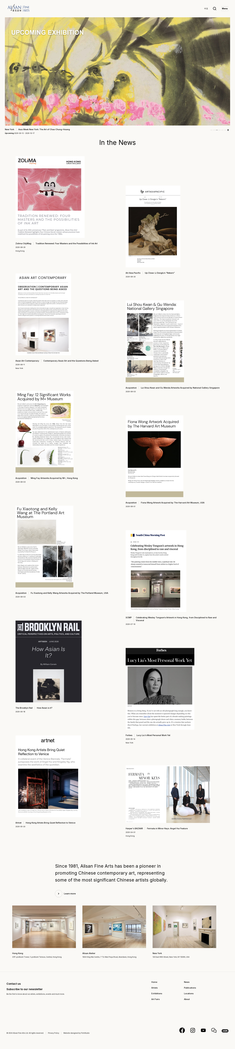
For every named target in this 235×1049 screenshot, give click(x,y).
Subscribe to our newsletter (25, 989)
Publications (190, 987)
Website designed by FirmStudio (76, 1033)
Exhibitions (156, 993)
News (186, 982)
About (187, 999)
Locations (189, 993)
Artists (154, 987)
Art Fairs (155, 999)
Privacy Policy (53, 1033)
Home (154, 982)
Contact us (14, 983)
